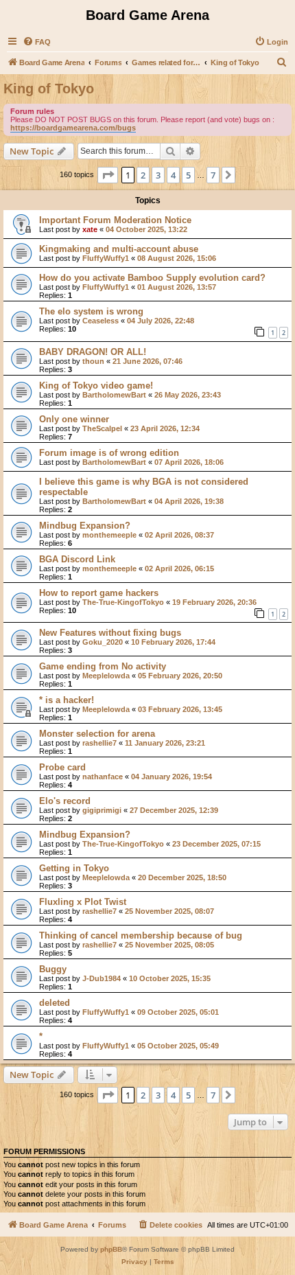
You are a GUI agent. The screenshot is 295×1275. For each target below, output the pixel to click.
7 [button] (213, 175)
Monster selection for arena (97, 733)
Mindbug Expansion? (84, 525)
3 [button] (158, 175)
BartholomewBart (114, 395)
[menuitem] (37, 42)
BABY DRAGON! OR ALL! (92, 352)
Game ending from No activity (102, 666)
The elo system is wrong (91, 311)
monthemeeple (109, 535)
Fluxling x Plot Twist (82, 902)
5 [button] (188, 175)
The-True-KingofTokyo (123, 602)
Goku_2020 (102, 642)
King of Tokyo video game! (96, 385)
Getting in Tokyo (74, 868)
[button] (107, 175)
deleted (54, 1003)
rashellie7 (99, 743)
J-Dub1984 (101, 978)
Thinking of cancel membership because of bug (140, 935)
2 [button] (143, 175)
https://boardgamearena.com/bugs (73, 128)
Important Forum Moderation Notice (115, 220)
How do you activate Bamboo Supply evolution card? (152, 278)
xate (89, 229)
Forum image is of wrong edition (109, 453)
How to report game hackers (98, 593)
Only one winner (74, 419)
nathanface (102, 776)
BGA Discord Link (77, 559)
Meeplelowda (106, 675)
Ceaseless (100, 321)
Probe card (62, 767)
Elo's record (65, 801)
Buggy (53, 969)
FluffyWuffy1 (105, 258)
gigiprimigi (101, 810)
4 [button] (173, 175)
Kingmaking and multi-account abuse (118, 249)
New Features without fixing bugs (110, 633)
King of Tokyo (48, 88)
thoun (93, 361)
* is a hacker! (66, 700)
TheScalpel (102, 428)
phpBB (111, 1249)
